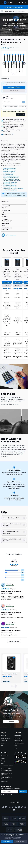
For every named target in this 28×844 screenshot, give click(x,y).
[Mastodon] (19, 807)
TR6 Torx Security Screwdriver (11, 176)
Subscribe (23, 791)
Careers (3, 743)
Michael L (8, 605)
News (16, 748)
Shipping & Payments (6, 770)
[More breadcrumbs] (2, 11)
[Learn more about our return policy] (12, 134)
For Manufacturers (19, 743)
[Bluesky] (22, 807)
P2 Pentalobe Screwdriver (9, 185)
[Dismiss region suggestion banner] (26, 834)
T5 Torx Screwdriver (8, 174)
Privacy (3, 760)
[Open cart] (22, 2)
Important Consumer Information (6, 773)
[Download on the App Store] (21, 756)
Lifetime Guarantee (6, 768)
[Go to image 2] (15, 74)
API (2, 745)
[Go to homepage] (9, 2)
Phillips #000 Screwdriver (9, 168)
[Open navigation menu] (1, 2)
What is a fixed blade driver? (11, 518)
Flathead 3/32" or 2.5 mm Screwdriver (13, 188)
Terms (2, 763)
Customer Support (6, 738)
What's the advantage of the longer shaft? (11, 532)
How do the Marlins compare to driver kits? (12, 525)
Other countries (20, 841)
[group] (4, 63)
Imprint (3, 758)
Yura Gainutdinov (10, 623)
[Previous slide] (12, 686)
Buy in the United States (14, 87)
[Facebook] (6, 807)
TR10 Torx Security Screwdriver (11, 179)
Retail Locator (18, 740)
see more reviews (14, 641)
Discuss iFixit (4, 740)
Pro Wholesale (18, 738)
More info (6, 285)
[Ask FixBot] (23, 102)
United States (6, 841)
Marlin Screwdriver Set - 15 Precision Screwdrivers (14, 11)
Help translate (12, 802)
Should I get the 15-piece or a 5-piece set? (12, 540)
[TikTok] (3, 807)
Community (18, 735)
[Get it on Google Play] (21, 761)
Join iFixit (21, 114)
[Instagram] (13, 807)
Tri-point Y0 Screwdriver (9, 184)
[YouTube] (16, 807)
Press (16, 745)
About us (3, 735)
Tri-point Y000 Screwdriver (10, 182)
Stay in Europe (14, 90)
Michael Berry (9, 584)
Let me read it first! (8, 794)
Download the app (20, 753)
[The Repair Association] (14, 810)
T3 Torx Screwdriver (8, 173)
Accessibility (4, 756)
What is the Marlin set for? (10, 106)
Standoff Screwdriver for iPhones (11, 180)
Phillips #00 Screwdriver (9, 170)
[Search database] (19, 2)
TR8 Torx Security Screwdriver (11, 177)
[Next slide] (15, 686)
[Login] (26, 2)
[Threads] (25, 807)
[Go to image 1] (13, 74)
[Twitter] (9, 807)
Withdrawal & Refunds (7, 765)
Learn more (11, 721)
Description (4, 141)
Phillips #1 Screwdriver (9, 171)
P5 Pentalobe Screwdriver (9, 187)
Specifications (5, 201)
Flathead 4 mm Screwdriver (10, 190)
